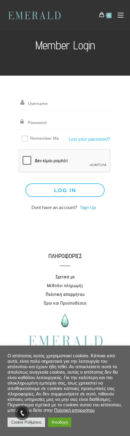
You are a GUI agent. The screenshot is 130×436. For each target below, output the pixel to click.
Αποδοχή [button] (60, 422)
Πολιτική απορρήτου (74, 410)
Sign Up (88, 207)
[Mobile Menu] (118, 15)
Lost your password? (89, 139)
